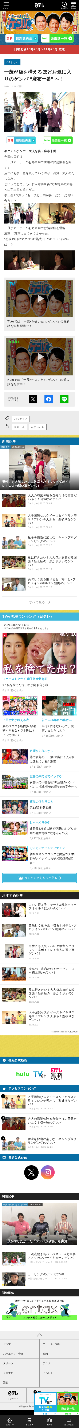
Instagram (48, 1172)
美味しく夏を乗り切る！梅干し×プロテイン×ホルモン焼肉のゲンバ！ (52, 927)
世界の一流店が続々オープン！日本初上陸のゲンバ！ (52, 970)
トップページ (13, 1399)
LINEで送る (64, 399)
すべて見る (37, 602)
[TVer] (21, 38)
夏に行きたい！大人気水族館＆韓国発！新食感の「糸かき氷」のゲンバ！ (52, 993)
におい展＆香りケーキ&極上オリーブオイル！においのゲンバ (52, 906)
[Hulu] (57, 38)
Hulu (58, 140)
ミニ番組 (8, 1372)
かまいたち (37, 427)
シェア (48, 399)
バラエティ (20, 419)
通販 (5, 1382)
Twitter (31, 1172)
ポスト (33, 399)
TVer (21, 140)
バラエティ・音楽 (13, 1353)
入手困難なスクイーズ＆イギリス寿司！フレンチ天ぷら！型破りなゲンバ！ (52, 1016)
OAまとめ (12, 62)
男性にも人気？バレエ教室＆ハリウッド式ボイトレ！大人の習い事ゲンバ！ (52, 949)
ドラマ (7, 1344)
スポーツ (8, 1363)
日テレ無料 (56, 1074)
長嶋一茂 (19, 427)
